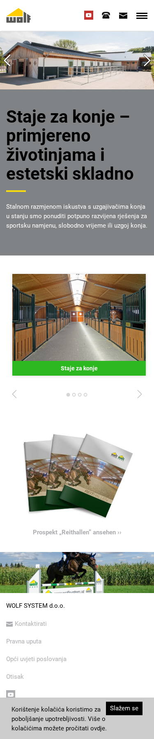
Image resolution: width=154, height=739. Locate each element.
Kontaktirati (31, 623)
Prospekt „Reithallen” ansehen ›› (77, 532)
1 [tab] (68, 397)
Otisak (15, 676)
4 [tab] (85, 397)
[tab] (106, 15)
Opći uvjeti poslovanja (36, 659)
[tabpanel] (79, 325)
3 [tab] (80, 397)
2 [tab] (74, 397)
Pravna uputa (23, 641)
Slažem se (124, 708)
